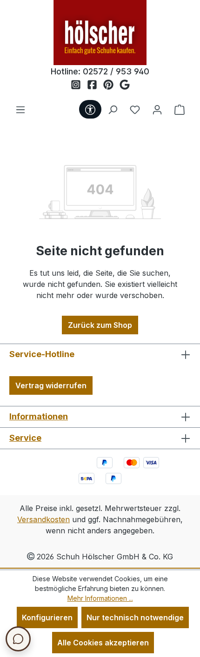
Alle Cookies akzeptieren (103, 642)
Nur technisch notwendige (135, 617)
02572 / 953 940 (116, 71)
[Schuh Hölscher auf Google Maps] (125, 85)
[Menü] (20, 109)
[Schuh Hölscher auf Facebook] (95, 85)
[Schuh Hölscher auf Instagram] (79, 85)
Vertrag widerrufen (51, 385)
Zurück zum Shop (100, 325)
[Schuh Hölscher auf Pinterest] (111, 85)
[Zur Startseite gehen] (100, 32)
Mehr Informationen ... (100, 598)
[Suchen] (112, 109)
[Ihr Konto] (157, 109)
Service (25, 438)
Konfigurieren (47, 617)
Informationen (38, 416)
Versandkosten (43, 519)
